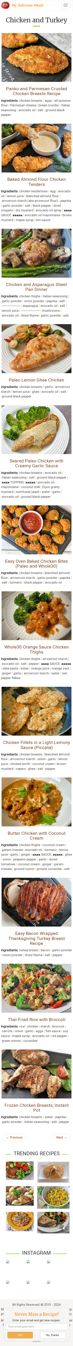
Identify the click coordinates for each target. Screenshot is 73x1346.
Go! (20, 1335)
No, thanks (52, 1335)
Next (61, 1137)
